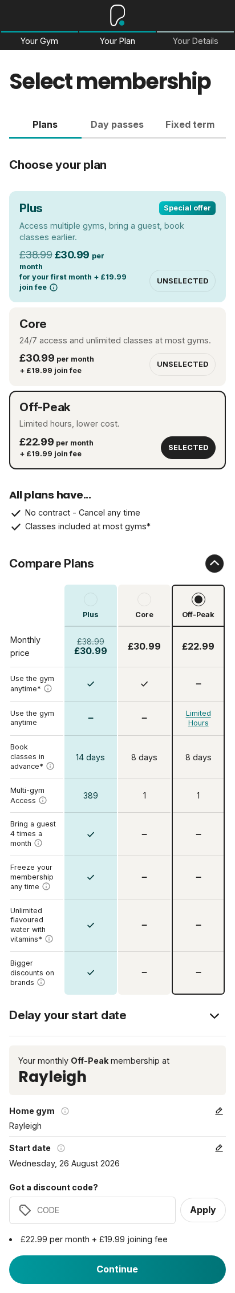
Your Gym (39, 41)
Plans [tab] (45, 124)
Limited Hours (198, 718)
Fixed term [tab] (189, 124)
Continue (117, 1269)
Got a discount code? (53, 1187)
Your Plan (117, 41)
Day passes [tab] (117, 124)
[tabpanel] (117, 567)
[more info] (53, 287)
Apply (203, 1209)
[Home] (118, 15)
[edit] (219, 1111)
